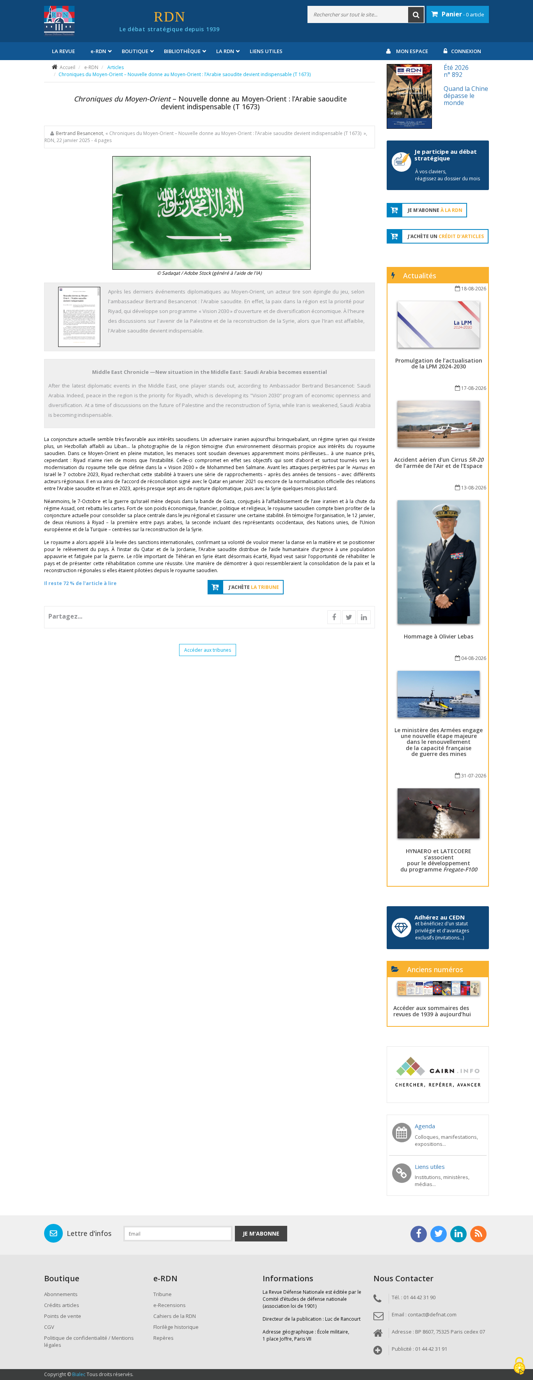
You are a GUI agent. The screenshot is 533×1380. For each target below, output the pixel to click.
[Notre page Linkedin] (458, 1234)
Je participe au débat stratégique (445, 155)
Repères (163, 1337)
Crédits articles (61, 1305)
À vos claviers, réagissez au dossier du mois (447, 175)
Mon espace (412, 51)
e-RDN (91, 67)
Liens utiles (266, 51)
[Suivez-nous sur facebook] (418, 1234)
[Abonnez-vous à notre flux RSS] (478, 1234)
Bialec (78, 1374)
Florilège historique (176, 1326)
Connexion (466, 51)
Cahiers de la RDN (174, 1316)
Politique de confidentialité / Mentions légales (89, 1341)
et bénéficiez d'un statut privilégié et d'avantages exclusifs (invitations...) (442, 930)
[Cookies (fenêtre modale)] (519, 1366)
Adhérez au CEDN (439, 917)
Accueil (67, 67)
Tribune (162, 1294)
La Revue (63, 51)
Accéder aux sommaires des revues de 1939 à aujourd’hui (432, 1010)
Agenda (425, 1126)
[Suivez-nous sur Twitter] (438, 1234)
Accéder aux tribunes (207, 650)
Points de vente (62, 1316)
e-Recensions (169, 1305)
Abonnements (61, 1294)
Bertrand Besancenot (79, 133)
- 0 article (463, 14)
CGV (49, 1326)
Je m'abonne (261, 1233)
